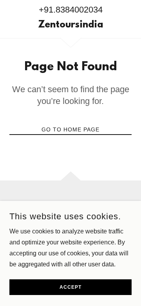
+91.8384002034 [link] (71, 10)
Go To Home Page (70, 129)
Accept (70, 287)
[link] (70, 25)
